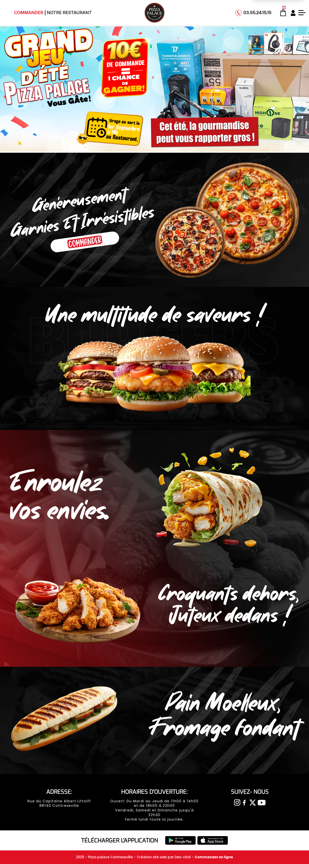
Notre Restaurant (69, 12)
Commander (28, 12)
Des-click (183, 857)
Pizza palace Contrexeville (111, 857)
